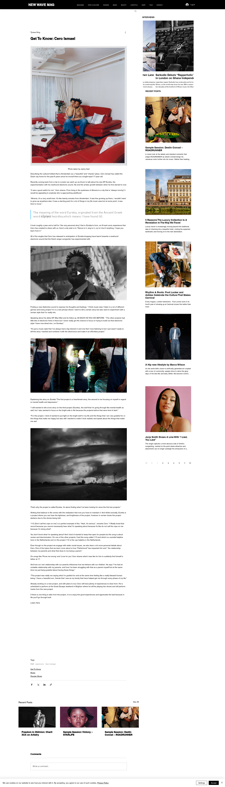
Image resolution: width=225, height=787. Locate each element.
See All (136, 702)
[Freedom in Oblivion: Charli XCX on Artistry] (37, 717)
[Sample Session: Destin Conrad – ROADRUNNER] (120, 717)
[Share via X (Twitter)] (38, 684)
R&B (32, 664)
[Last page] (190, 463)
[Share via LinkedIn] (44, 684)
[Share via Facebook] (31, 684)
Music (32, 673)
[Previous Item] (148, 46)
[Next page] (184, 463)
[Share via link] (51, 684)
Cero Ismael (51, 664)
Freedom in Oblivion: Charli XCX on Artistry (37, 733)
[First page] (146, 463)
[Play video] (78, 273)
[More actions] (125, 32)
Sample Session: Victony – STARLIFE (78, 733)
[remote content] (78, 630)
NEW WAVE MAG (41, 5)
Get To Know (35, 669)
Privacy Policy (103, 783)
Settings (201, 783)
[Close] (221, 783)
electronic (40, 664)
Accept (214, 783)
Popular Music (36, 676)
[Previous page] (151, 463)
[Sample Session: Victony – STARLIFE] (78, 717)
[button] (135, 11)
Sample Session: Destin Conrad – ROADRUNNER (118, 733)
